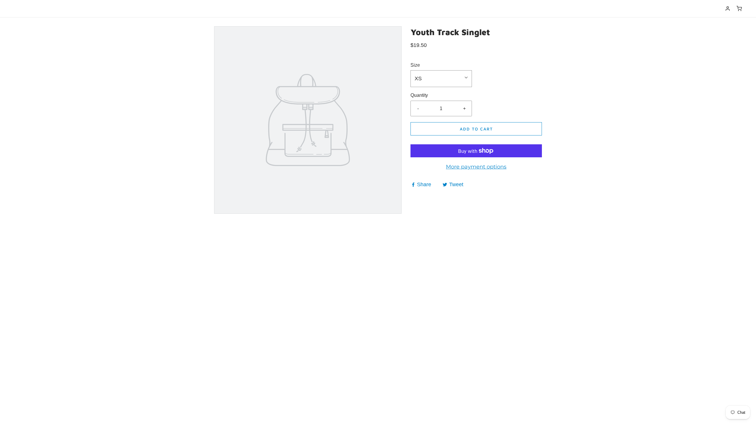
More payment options (476, 167)
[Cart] (739, 8)
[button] (441, 78)
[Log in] (727, 8)
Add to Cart (476, 128)
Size (415, 65)
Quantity (419, 95)
